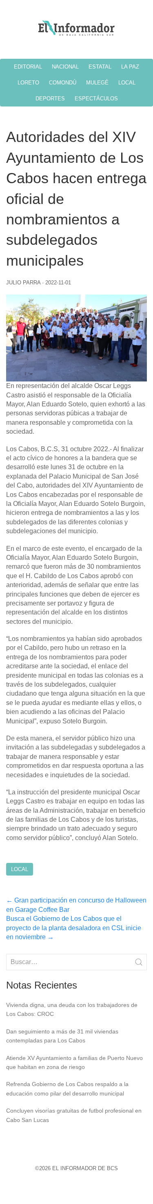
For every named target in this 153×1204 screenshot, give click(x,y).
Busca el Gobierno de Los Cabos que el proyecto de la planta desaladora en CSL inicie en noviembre (73, 927)
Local (19, 869)
